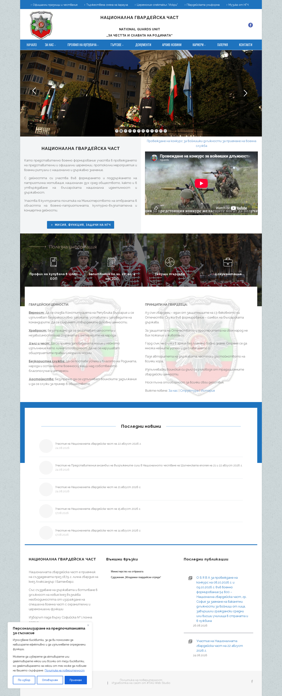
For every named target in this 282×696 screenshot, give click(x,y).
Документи (143, 44)
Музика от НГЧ (238, 4)
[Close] (88, 625)
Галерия (222, 44)
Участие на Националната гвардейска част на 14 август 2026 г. (98, 530)
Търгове (115, 44)
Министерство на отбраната (127, 571)
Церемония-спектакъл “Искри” (157, 4)
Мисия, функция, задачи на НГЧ (80, 224)
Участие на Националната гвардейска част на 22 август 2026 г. (98, 443)
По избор (24, 680)
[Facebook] (250, 25)
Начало (32, 44)
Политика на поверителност (65, 670)
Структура (189, 390)
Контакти (245, 44)
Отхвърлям (50, 680)
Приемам (76, 680)
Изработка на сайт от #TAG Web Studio (141, 683)
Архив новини (171, 44)
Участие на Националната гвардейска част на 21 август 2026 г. (98, 487)
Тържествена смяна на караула (107, 4)
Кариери (198, 44)
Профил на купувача (82, 44)
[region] (50, 655)
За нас (49, 44)
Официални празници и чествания (55, 4)
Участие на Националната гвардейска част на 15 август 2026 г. (98, 508)
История (208, 390)
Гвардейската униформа (203, 4)
